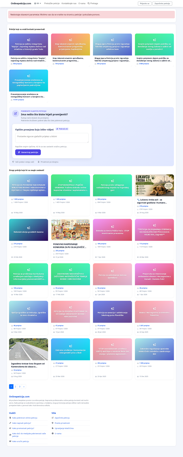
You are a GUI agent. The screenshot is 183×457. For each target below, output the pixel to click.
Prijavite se (144, 3)
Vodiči (12, 412)
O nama (81, 3)
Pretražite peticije (52, 3)
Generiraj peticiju (29, 152)
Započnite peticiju (162, 3)
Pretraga (94, 3)
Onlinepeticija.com (21, 3)
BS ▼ (39, 3)
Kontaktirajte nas (69, 3)
